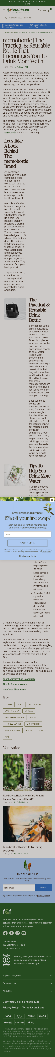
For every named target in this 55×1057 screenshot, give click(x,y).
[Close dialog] (52, 500)
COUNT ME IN (27, 543)
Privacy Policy (46, 552)
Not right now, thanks (27, 556)
